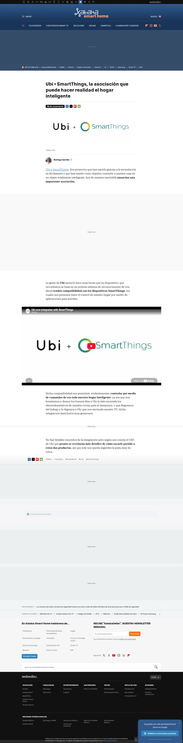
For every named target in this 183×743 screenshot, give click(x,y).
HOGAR (92, 25)
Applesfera (27, 696)
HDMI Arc (107, 614)
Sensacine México (70, 720)
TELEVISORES (35, 25)
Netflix (62, 67)
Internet (97, 67)
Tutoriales (50, 638)
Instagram (151, 25)
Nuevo (154, 16)
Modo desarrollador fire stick (125, 614)
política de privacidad (127, 639)
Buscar (156, 667)
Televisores (27, 631)
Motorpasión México (109, 721)
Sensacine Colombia (67, 725)
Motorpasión (109, 689)
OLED (112, 67)
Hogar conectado (84, 67)
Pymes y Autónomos (149, 693)
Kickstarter (72, 459)
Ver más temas (29, 656)
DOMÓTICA (106, 25)
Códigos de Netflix (85, 614)
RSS (124, 655)
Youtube (155, 25)
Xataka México (28, 720)
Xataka (25, 689)
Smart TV (132, 67)
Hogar (72, 631)
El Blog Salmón (150, 689)
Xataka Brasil (28, 724)
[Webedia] (29, 676)
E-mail (79, 106)
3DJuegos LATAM (49, 720)
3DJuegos (47, 689)
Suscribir (134, 634)
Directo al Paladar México (91, 721)
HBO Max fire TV (46, 614)
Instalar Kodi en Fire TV (65, 614)
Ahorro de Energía (30, 645)
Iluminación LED (53, 645)
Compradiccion (131, 696)
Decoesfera (129, 692)
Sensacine (67, 689)
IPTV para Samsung (148, 614)
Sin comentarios (56, 106)
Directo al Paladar (91, 689)
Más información (110, 740)
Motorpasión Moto (111, 692)
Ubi (48, 169)
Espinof (66, 692)
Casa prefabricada (48, 67)
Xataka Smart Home (91, 12)
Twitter (159, 25)
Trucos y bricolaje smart (77, 639)
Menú (28, 16)
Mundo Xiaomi (28, 705)
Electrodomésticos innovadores (54, 632)
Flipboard (146, 25)
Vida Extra (47, 692)
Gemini (70, 67)
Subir (153, 677)
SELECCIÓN (78, 25)
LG (105, 67)
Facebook (67, 106)
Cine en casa (51, 650)
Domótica (59, 459)
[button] (63, 159)
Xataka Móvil (27, 692)
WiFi (140, 67)
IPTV (97, 614)
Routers (26, 650)
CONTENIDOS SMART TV (57, 25)
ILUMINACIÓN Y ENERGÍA (127, 25)
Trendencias (129, 689)
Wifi (71, 650)
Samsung (121, 67)
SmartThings (60, 169)
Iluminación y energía (31, 638)
